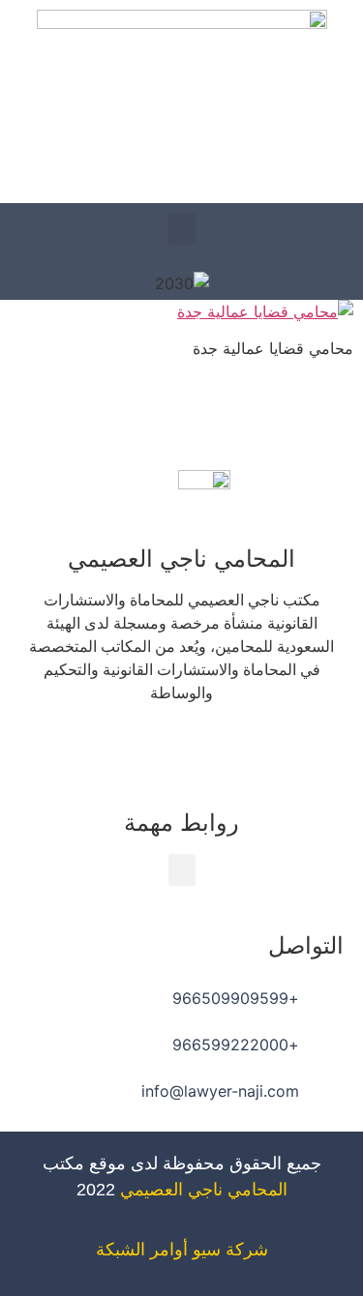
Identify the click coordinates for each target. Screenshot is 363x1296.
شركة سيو (230, 1249)
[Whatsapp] (129, 748)
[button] (182, 229)
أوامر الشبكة (142, 1249)
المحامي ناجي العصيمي (203, 1189)
